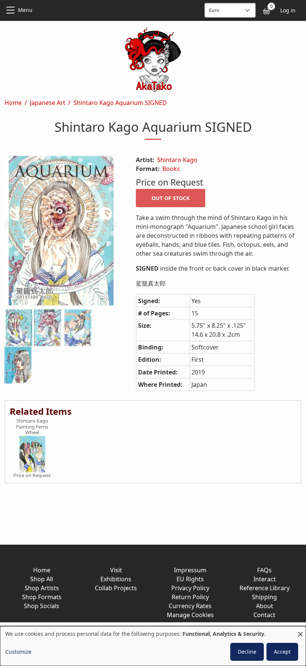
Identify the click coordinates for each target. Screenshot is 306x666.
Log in (288, 10)
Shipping (264, 597)
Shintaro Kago (177, 160)
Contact (264, 615)
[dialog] (153, 646)
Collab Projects (116, 588)
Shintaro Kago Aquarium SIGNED (120, 103)
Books (171, 169)
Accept (282, 651)
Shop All (41, 579)
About (264, 606)
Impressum (190, 570)
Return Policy (190, 597)
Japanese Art (47, 103)
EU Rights (190, 579)
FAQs (264, 570)
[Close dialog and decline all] (300, 630)
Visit (116, 570)
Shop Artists (42, 588)
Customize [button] (18, 651)
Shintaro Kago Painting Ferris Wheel (32, 427)
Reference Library (265, 588)
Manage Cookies (190, 615)
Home (13, 103)
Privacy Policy (190, 588)
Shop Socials (41, 606)
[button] (61, 232)
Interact (264, 579)
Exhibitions (115, 579)
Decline (247, 651)
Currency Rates (190, 606)
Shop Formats (42, 597)
